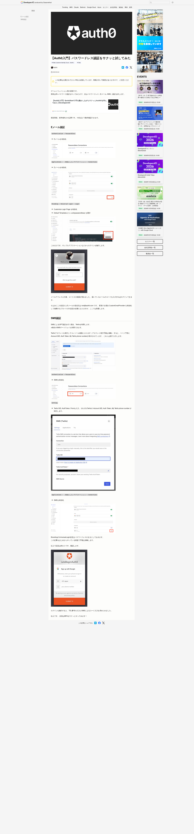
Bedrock (82, 7)
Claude (76, 7)
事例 (126, 7)
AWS (70, 7)
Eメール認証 (25, 16)
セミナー (106, 7)
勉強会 (121, 7)
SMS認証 (23, 19)
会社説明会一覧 (150, 247)
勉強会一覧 (150, 253)
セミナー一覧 (150, 241)
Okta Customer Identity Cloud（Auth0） (64, 62)
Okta (79, 62)
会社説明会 (113, 7)
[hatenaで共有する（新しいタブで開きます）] (123, 67)
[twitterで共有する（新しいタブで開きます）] (131, 67)
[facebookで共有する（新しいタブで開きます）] (127, 67)
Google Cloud (91, 7)
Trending (65, 7)
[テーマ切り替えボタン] (172, 2)
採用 (130, 7)
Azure (99, 7)
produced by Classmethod (43, 2)
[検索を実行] (151, 2)
